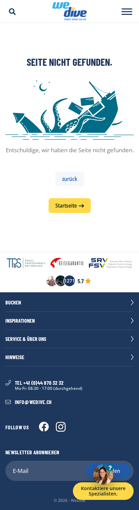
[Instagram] (61, 430)
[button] (12, 11)
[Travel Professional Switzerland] (26, 263)
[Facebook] (44, 430)
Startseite (66, 205)
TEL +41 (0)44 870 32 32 (39, 382)
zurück (69, 179)
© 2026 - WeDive (69, 500)
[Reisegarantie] (66, 263)
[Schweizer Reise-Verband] (110, 263)
